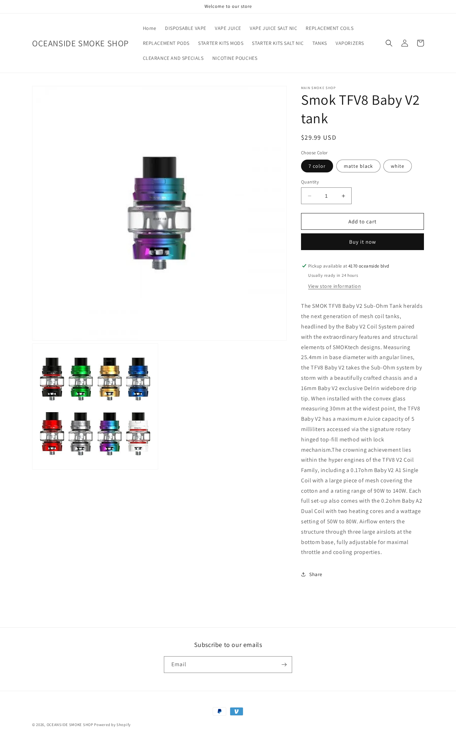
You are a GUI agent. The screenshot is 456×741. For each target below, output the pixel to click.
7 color (317, 166)
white (397, 166)
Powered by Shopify (112, 724)
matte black (358, 166)
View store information (334, 286)
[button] (389, 43)
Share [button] (315, 574)
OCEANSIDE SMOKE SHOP (70, 724)
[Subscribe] (284, 664)
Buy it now (362, 241)
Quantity (310, 182)
